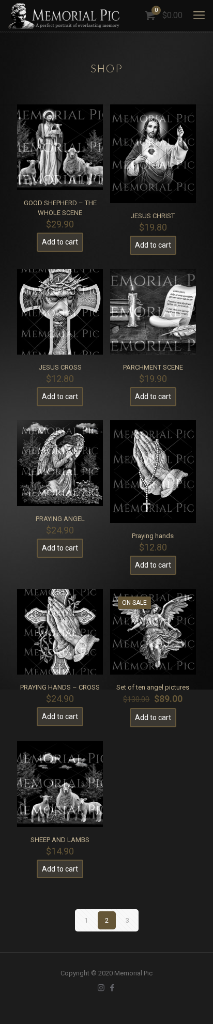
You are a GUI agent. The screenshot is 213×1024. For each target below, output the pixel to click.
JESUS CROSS (60, 367)
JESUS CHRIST (153, 216)
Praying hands (153, 536)
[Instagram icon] (101, 987)
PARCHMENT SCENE (153, 367)
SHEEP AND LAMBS (60, 840)
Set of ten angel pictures (152, 687)
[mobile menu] (199, 15)
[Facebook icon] (112, 987)
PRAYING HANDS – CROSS (60, 687)
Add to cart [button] (60, 242)
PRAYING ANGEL (60, 519)
